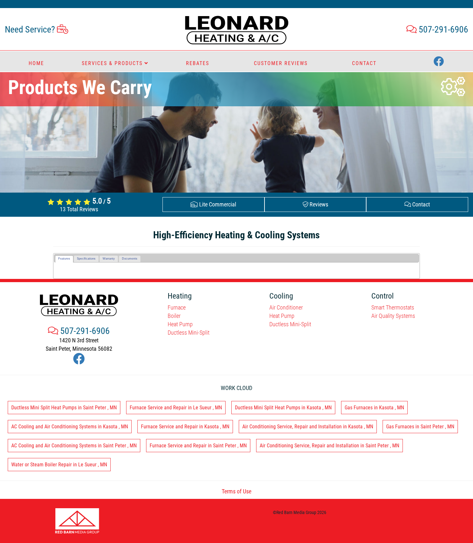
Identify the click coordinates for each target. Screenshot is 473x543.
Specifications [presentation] (86, 258)
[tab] (64, 259)
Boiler (174, 315)
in (64, 408)
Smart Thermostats (392, 307)
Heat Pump (180, 324)
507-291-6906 (442, 29)
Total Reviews (79, 209)
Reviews (318, 204)
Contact (420, 204)
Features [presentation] (64, 258)
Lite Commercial (217, 204)
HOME (36, 63)
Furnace (177, 307)
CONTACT (364, 63)
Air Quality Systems (393, 315)
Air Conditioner (286, 307)
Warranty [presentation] (109, 258)
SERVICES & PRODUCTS (113, 63)
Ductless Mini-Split (188, 332)
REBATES (197, 63)
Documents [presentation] (129, 258)
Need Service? (31, 29)
